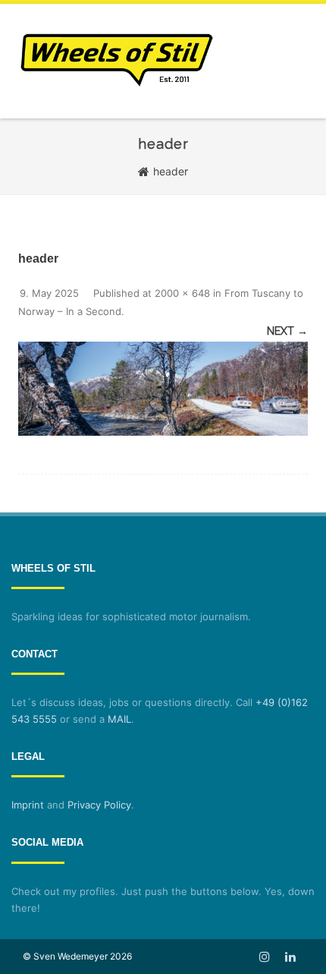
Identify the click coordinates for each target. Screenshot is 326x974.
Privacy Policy (99, 805)
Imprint (27, 805)
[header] (163, 389)
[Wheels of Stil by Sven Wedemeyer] (116, 112)
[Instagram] (264, 956)
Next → (287, 331)
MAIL (119, 719)
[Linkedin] (290, 956)
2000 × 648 (182, 293)
